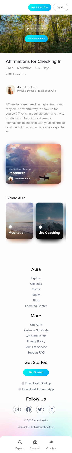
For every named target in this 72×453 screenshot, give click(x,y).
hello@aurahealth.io (42, 427)
